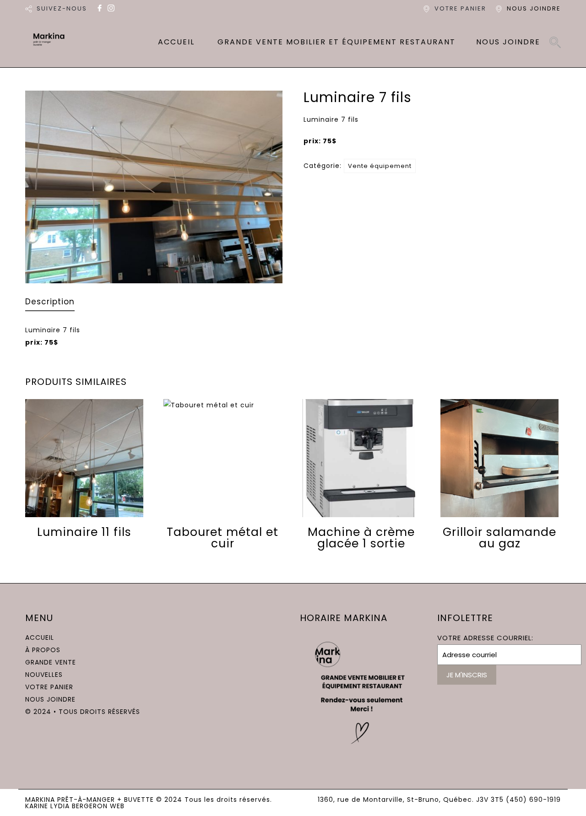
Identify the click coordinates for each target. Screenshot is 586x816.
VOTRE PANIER (460, 8)
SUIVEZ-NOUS (62, 8)
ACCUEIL (176, 42)
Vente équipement (380, 166)
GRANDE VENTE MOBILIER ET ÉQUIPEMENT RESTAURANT (336, 42)
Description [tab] (50, 302)
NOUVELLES (44, 674)
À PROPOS (42, 649)
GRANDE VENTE (50, 662)
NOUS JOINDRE (534, 8)
